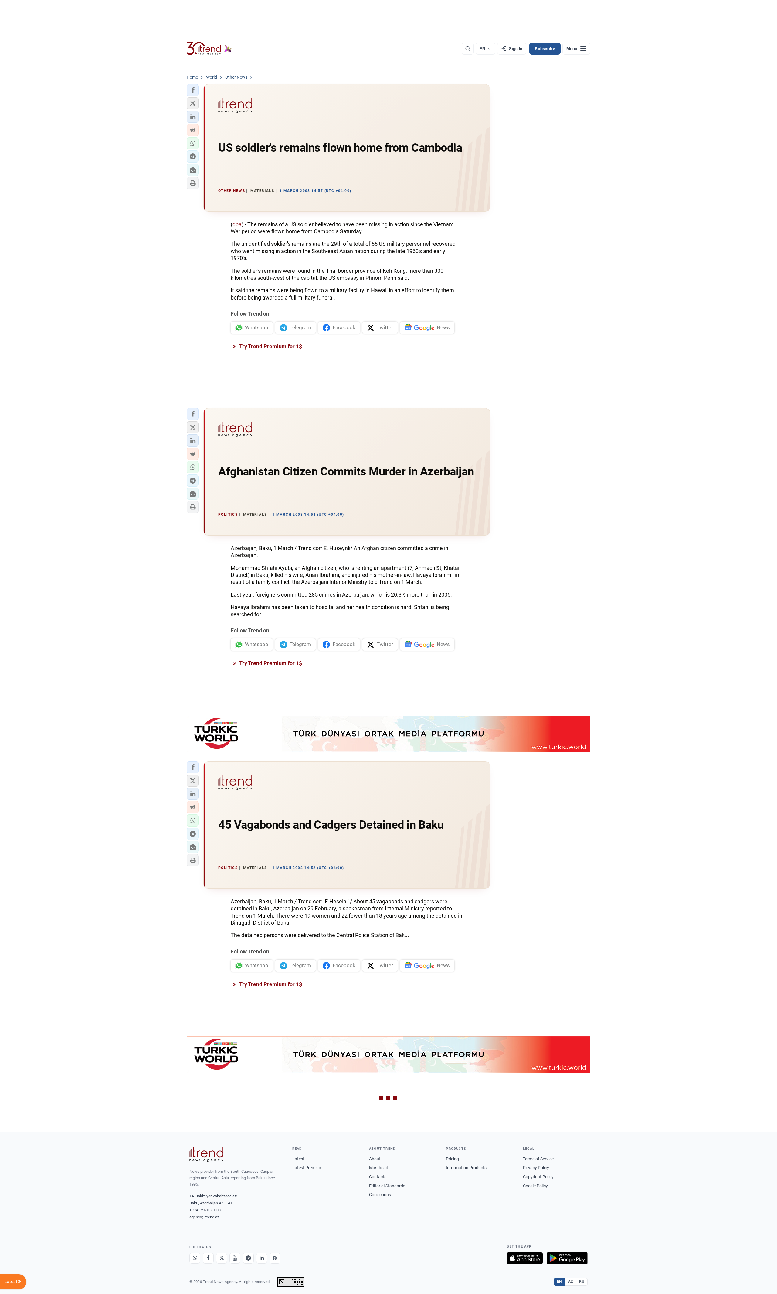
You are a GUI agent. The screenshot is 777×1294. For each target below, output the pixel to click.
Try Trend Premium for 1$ (270, 346)
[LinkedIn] (261, 1258)
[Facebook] (208, 1258)
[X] (221, 1258)
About (375, 1158)
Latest (298, 1158)
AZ (570, 1281)
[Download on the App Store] (525, 1258)
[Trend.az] (209, 48)
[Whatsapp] (194, 1258)
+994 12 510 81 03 (205, 1210)
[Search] (468, 49)
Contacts (377, 1176)
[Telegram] (248, 1258)
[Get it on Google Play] (567, 1258)
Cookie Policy (535, 1185)
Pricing (452, 1158)
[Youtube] (234, 1258)
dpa (237, 224)
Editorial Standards (387, 1185)
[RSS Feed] (275, 1258)
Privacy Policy (536, 1167)
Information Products (466, 1167)
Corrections (380, 1194)
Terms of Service (538, 1158)
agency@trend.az (204, 1217)
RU (581, 1281)
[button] (192, 90)
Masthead (378, 1167)
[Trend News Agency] (206, 1154)
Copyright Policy (538, 1176)
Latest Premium (307, 1167)
